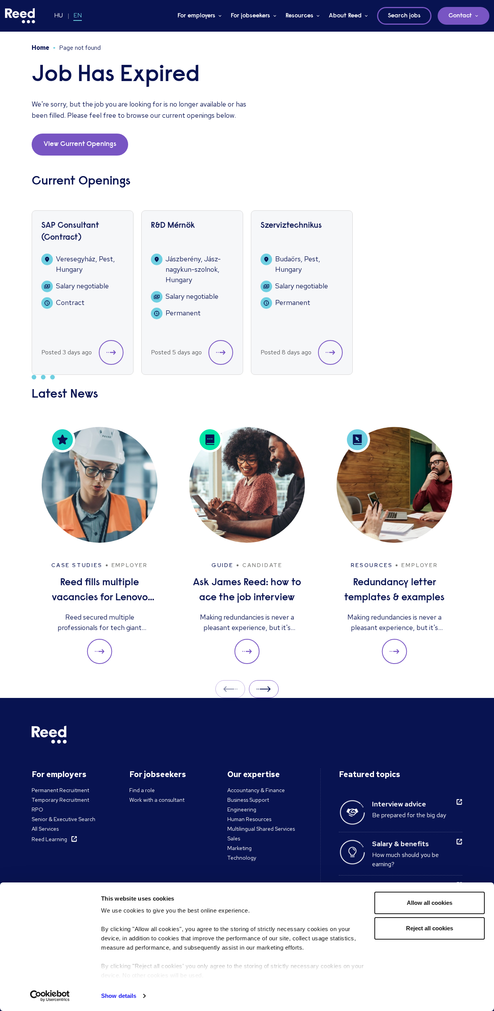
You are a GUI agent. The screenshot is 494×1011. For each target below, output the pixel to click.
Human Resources (249, 819)
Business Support (248, 799)
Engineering (241, 809)
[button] (111, 352)
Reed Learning (49, 839)
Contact (460, 16)
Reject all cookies (429, 928)
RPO (37, 809)
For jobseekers (250, 16)
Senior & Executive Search (63, 819)
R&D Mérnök (173, 226)
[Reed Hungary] (20, 15)
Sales (233, 838)
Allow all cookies (429, 902)
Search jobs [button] (404, 16)
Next (264, 689)
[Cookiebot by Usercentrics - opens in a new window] (50, 996)
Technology (241, 857)
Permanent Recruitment (60, 790)
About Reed (345, 16)
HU (58, 15)
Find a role (142, 790)
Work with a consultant (156, 799)
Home (40, 48)
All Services (45, 828)
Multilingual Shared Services (261, 828)
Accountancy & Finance (256, 790)
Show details (118, 995)
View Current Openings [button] (80, 144)
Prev (230, 689)
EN (77, 15)
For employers (196, 16)
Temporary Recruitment (60, 799)
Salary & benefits (400, 843)
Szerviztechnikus (291, 226)
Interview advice (399, 803)
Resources (299, 16)
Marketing (239, 848)
